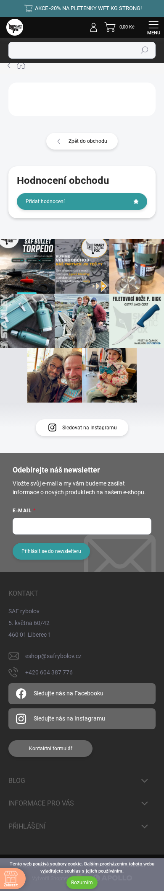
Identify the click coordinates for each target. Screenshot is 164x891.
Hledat (144, 50)
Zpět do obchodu (88, 141)
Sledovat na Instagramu (89, 428)
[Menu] (153, 27)
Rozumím (82, 883)
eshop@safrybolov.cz (53, 656)
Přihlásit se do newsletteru (51, 551)
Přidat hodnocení (45, 201)
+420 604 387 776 (49, 672)
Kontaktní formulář (50, 749)
